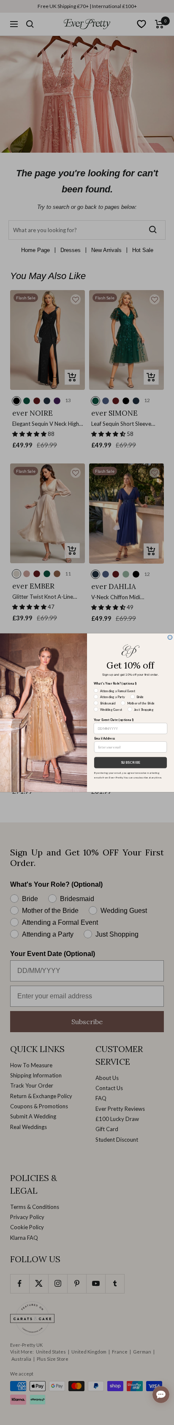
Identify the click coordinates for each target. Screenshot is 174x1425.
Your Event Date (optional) (114, 719)
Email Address (104, 738)
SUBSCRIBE (130, 762)
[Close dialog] (170, 637)
